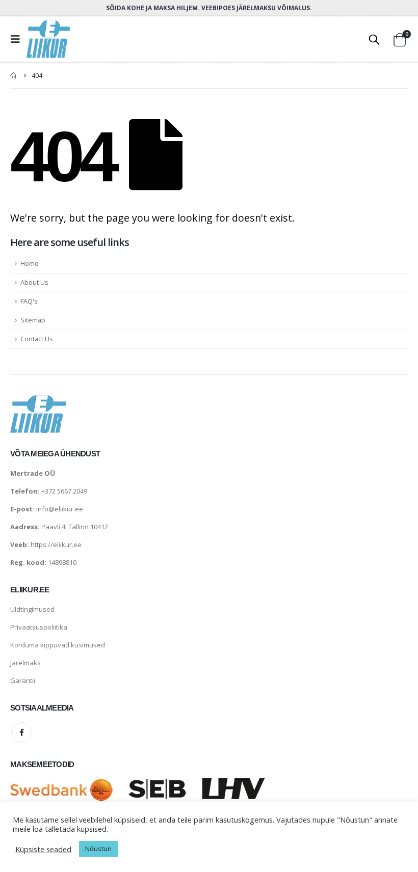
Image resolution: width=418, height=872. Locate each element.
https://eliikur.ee (56, 544)
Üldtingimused (32, 609)
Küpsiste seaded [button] (43, 849)
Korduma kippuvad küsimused (57, 644)
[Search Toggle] (374, 39)
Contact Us (36, 339)
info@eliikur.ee (59, 508)
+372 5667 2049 (64, 491)
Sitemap (32, 320)
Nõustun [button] (98, 848)
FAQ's (29, 301)
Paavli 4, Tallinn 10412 (74, 526)
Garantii (22, 680)
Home (29, 263)
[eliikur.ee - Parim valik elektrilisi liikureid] (48, 39)
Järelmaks (25, 662)
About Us (34, 282)
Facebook (21, 732)
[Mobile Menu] (18, 39)
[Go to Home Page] (13, 75)
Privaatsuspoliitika (38, 627)
